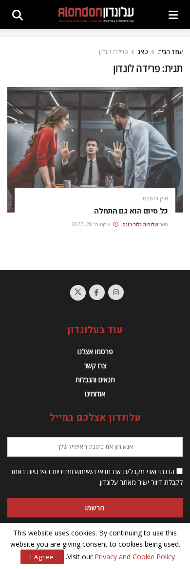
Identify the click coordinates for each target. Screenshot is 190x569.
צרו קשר (95, 365)
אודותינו (95, 393)
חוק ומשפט (155, 198)
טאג (143, 52)
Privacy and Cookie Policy (135, 556)
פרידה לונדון (113, 52)
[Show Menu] (173, 14)
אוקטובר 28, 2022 (92, 224)
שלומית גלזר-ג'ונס (140, 224)
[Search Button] (17, 14)
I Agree (42, 556)
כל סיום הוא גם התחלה (131, 211)
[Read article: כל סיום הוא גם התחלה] (95, 149)
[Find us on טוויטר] (78, 293)
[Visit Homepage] (96, 14)
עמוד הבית (170, 52)
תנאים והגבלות (95, 379)
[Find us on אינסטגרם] (116, 292)
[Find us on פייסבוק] (97, 292)
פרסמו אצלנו (95, 351)
